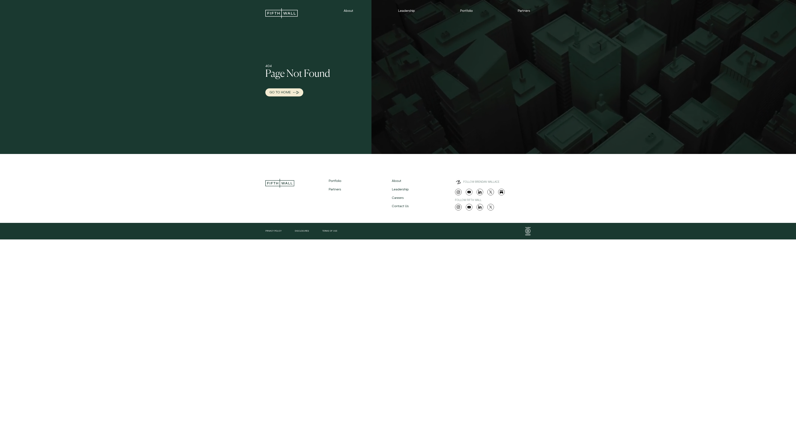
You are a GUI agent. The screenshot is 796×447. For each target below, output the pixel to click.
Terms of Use (329, 231)
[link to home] (281, 13)
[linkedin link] (480, 192)
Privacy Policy (273, 231)
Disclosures (302, 231)
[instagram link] (458, 192)
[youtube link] (469, 192)
